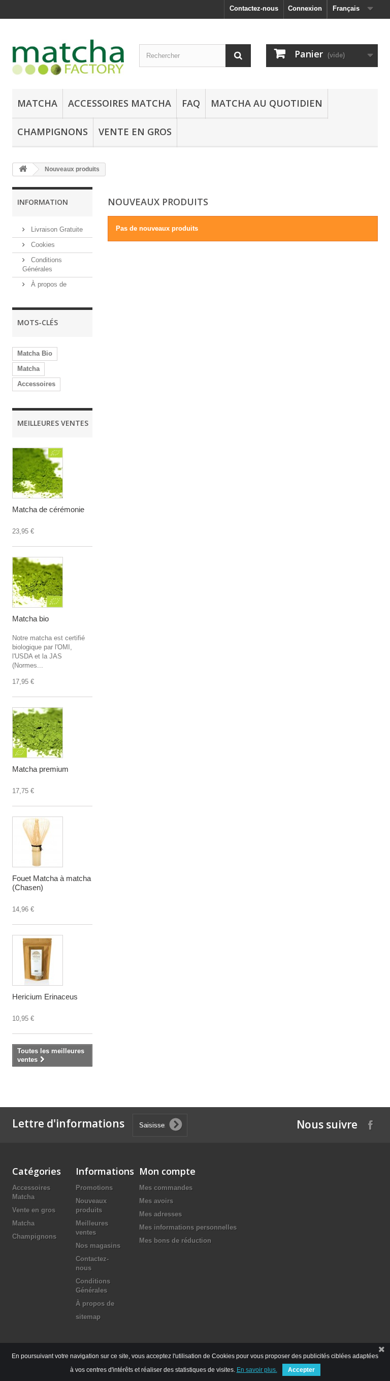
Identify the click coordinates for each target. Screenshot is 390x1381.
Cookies (42, 244)
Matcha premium (40, 769)
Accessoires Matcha (119, 103)
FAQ (191, 103)
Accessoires (36, 384)
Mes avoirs (156, 1201)
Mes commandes (165, 1187)
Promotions (94, 1187)
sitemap (88, 1317)
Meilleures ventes (52, 423)
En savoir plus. (257, 1369)
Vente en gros (135, 131)
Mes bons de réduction (175, 1240)
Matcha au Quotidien (266, 103)
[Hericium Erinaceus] (37, 960)
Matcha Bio (34, 353)
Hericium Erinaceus (45, 996)
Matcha (37, 103)
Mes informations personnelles (188, 1227)
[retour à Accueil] (22, 169)
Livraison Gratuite (56, 229)
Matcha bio (30, 618)
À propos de (48, 284)
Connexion (305, 8)
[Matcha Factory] (68, 57)
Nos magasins (98, 1245)
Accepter (301, 1369)
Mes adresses (160, 1214)
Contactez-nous (254, 8)
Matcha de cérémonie (48, 509)
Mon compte (167, 1171)
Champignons (52, 131)
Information (42, 202)
